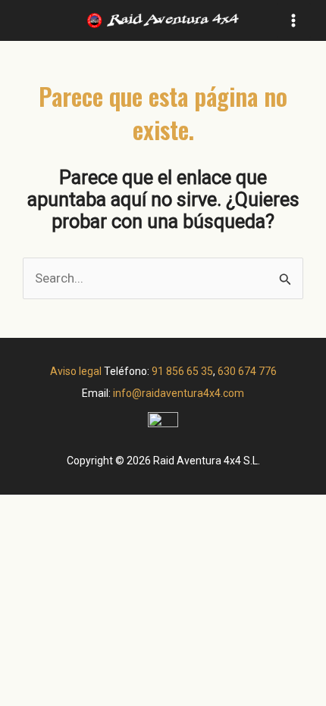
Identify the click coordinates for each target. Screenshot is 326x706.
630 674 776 (247, 371)
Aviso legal (76, 371)
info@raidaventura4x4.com (178, 393)
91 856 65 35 (182, 371)
